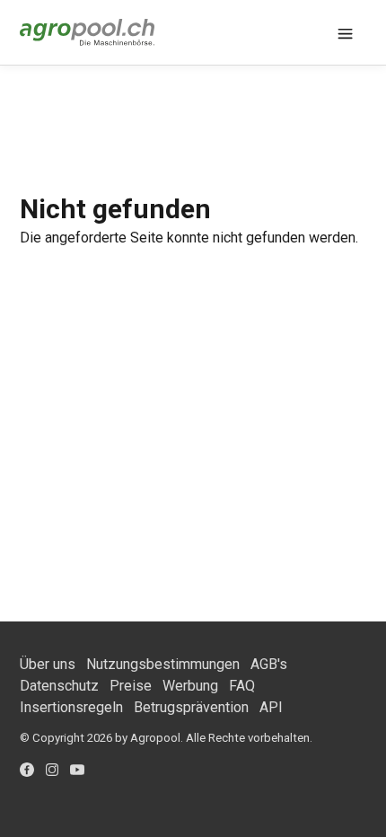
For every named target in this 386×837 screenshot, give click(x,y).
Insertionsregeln (71, 707)
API (271, 707)
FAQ (242, 685)
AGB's (268, 664)
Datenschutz (59, 685)
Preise (131, 685)
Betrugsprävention (191, 707)
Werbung (190, 685)
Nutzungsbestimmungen (163, 664)
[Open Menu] (345, 32)
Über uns (47, 664)
